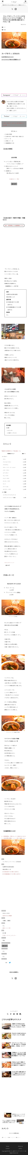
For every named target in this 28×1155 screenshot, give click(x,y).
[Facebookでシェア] (10, 1014)
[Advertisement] (14, 77)
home (7, 1146)
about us (20, 1146)
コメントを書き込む (14, 1133)
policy (20, 1148)
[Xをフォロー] (12, 9)
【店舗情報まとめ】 (9, 143)
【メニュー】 (8, 138)
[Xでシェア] (7, 1014)
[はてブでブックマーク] (14, 1014)
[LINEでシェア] (17, 1014)
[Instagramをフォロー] (15, 9)
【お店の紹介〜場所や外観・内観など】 (14, 136)
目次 (12, 131)
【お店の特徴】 (8, 134)
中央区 (4, 29)
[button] (20, 1014)
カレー (4, 27)
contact (8, 1148)
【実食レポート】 (9, 141)
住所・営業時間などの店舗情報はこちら (14, 225)
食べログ (14, 184)
